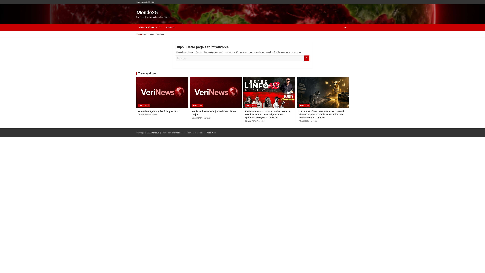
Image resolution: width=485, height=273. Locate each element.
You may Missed (147, 73)
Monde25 (147, 13)
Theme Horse (177, 133)
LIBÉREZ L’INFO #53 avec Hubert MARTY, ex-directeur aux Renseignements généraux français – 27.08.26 (267, 114)
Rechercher (306, 58)
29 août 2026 (304, 121)
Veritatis (153, 115)
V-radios (170, 27)
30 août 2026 (143, 115)
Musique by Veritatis (150, 27)
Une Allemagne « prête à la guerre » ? (158, 111)
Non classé (144, 105)
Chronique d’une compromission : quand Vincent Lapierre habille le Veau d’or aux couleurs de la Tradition (321, 114)
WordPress (211, 133)
